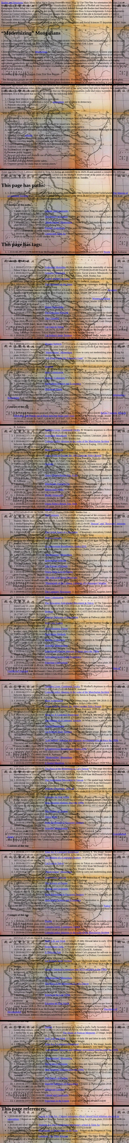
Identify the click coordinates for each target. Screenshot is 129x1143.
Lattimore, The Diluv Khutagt (53, 1136)
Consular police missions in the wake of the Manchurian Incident (77, 441)
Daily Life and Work (55, 941)
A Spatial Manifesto (54, 763)
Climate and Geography (57, 211)
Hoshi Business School (56, 628)
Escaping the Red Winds (57, 797)
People (107, 252)
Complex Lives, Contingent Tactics (62, 430)
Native (107, 906)
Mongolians (41, 51)
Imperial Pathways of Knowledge (61, 617)
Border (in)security (54, 495)
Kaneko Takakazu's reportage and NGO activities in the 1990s (76, 969)
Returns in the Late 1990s (57, 995)
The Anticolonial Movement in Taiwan (64, 780)
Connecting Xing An (55, 233)
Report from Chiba (54, 307)
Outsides (49, 464)
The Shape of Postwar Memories (79, 1032)
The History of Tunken (56, 216)
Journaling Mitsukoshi (56, 435)
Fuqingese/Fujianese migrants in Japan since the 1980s (72, 651)
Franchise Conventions (56, 662)
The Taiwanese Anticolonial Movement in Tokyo (69, 603)
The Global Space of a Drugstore (61, 532)
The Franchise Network (56, 312)
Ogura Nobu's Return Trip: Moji (61, 503)
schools (28, 135)
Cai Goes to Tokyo (54, 327)
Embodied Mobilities (55, 267)
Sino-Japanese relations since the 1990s (64, 802)
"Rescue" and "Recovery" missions (107, 523)
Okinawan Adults (53, 389)
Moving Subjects (53, 344)
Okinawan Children (54, 1089)
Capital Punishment (54, 726)
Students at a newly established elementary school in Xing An (69, 1124)
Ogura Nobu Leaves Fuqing (59, 571)
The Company (52, 318)
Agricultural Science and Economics (63, 383)
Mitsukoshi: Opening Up (57, 484)
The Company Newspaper (58, 591)
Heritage (49, 366)
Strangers (112, 290)
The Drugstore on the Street (58, 284)
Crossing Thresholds (55, 273)
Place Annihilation (54, 449)
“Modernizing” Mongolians (58, 222)
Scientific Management (56, 645)
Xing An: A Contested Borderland (62, 714)
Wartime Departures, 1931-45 (59, 788)
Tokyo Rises (51, 817)
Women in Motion (101, 298)
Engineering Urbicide (55, 560)
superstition (58, 102)
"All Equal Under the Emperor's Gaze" (64, 358)
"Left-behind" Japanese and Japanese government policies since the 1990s (81, 740)
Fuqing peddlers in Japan (57, 278)
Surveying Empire (54, 623)
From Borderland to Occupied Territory (64, 822)
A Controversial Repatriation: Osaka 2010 (65, 546)
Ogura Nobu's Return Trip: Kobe (61, 475)
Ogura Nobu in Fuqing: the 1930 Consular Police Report (73, 455)
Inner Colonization (54, 372)
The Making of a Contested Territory (63, 720)
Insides (48, 509)
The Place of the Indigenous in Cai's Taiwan (67, 768)
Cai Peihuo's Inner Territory (58, 335)
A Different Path (53, 952)
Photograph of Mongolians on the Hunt (58, 1130)
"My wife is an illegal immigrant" (61, 577)
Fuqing (48, 921)
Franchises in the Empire (57, 1100)
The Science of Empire (56, 566)
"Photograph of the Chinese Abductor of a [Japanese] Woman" (76, 583)
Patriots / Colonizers (55, 228)
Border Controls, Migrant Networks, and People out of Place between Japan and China (70, 414)
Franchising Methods (55, 634)
